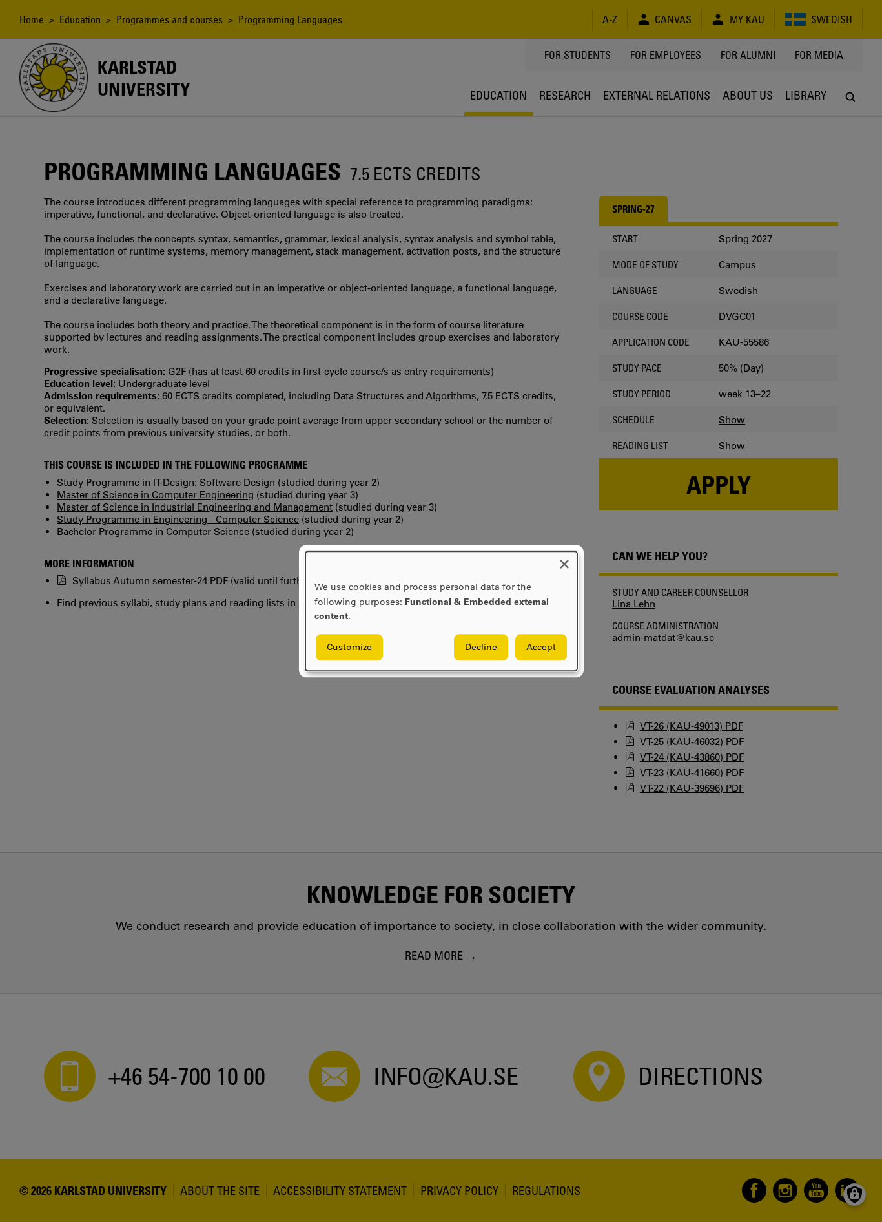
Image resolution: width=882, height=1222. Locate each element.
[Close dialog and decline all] (564, 559)
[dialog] (441, 611)
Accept (541, 647)
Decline (481, 647)
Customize (349, 647)
